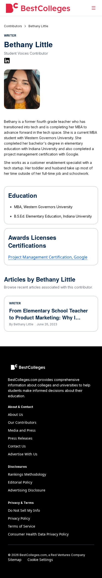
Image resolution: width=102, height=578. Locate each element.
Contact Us (17, 446)
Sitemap (15, 559)
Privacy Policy (19, 518)
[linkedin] (7, 61)
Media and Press (22, 430)
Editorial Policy (20, 482)
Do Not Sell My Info (24, 510)
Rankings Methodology (27, 474)
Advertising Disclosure (26, 490)
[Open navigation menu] (93, 8)
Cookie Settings (40, 559)
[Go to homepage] (38, 8)
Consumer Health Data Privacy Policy (38, 534)
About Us (15, 414)
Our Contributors (22, 422)
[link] (38, 26)
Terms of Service (21, 526)
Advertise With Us (22, 454)
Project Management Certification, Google (47, 257)
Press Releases (20, 438)
